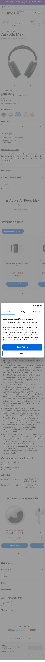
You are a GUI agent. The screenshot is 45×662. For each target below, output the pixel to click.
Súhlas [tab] (8, 312)
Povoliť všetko (22, 347)
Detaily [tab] (22, 312)
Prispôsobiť (21, 353)
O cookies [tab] (37, 312)
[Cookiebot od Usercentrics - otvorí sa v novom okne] (33, 306)
